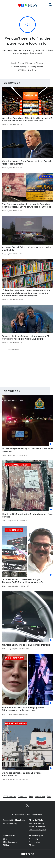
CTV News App (9, 796)
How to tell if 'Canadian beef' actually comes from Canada (27, 515)
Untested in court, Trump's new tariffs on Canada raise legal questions (27, 162)
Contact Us (22, 796)
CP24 (5, 839)
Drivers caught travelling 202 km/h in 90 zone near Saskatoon (27, 450)
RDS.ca (32, 845)
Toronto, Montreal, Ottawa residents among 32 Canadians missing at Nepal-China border (25, 337)
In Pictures (38, 63)
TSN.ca (6, 845)
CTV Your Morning (18, 67)
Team (49, 796)
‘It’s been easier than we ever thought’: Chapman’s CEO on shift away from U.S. (22, 580)
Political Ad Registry (37, 829)
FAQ (31, 796)
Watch (29, 63)
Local (13, 63)
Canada (21, 63)
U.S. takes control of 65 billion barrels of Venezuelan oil (22, 774)
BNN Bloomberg (10, 842)
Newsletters (40, 796)
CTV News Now (24, 70)
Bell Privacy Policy (36, 823)
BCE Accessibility (10, 823)
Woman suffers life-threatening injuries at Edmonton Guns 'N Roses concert (23, 709)
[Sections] (4, 5)
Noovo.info (33, 839)
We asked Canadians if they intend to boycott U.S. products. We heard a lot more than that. (27, 119)
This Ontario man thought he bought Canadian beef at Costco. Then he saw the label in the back (27, 205)
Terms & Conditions (37, 826)
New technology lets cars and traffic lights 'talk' (26, 645)
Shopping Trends (35, 67)
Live (35, 70)
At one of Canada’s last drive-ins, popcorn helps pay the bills (26, 248)
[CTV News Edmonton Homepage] (27, 5)
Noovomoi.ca (34, 842)
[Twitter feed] (27, 805)
